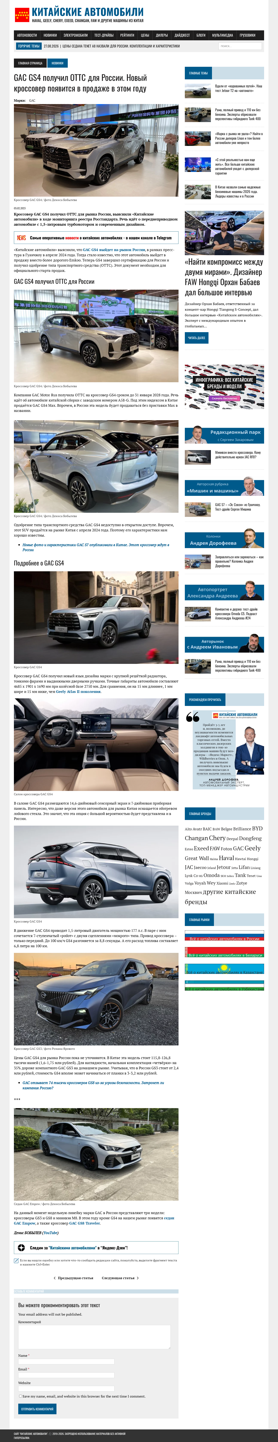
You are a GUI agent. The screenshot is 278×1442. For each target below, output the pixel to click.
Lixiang (255, 868)
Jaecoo (200, 867)
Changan (196, 838)
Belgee (226, 828)
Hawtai (240, 859)
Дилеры (162, 35)
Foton (226, 849)
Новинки (50, 35)
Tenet (251, 875)
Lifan (244, 867)
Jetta (235, 868)
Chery (217, 838)
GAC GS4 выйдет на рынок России (114, 249)
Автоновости (27, 35)
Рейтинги (127, 35)
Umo (259, 876)
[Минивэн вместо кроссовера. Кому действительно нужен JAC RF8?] (198, 461)
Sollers (230, 876)
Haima (214, 859)
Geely (253, 848)
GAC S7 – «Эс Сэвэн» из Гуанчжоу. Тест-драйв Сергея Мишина (237, 507)
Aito (188, 829)
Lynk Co (191, 875)
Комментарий (29, 1322)
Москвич (193, 892)
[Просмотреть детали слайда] (96, 237)
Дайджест (182, 35)
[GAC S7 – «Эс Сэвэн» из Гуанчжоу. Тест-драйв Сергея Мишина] (198, 514)
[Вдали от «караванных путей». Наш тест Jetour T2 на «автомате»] (198, 95)
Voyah (200, 883)
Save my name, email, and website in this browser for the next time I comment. (84, 1396)
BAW (216, 829)
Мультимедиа (222, 35)
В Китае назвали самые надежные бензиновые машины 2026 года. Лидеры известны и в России (238, 191)
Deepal (232, 838)
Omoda (212, 875)
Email (23, 1369)
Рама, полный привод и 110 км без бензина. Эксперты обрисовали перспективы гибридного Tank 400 (238, 114)
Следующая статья (118, 1277)
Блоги (201, 35)
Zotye (241, 883)
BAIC (207, 828)
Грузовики (247, 35)
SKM (223, 876)
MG (201, 876)
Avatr (197, 828)
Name (23, 1355)
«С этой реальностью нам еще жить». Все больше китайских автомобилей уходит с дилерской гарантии (237, 166)
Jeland (211, 868)
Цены (145, 35)
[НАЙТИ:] (240, 45)
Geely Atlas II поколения (78, 691)
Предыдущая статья (75, 1277)
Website (24, 1382)
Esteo (189, 849)
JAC (189, 867)
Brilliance (242, 828)
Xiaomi (222, 883)
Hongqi (252, 859)
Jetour (224, 867)
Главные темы (198, 73)
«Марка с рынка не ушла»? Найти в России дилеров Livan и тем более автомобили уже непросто (239, 138)
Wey (211, 883)
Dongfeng (250, 838)
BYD (257, 828)
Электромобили (76, 35)
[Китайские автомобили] (139, 15)
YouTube (50, 1232)
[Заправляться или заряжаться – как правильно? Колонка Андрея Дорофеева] (198, 566)
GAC (32, 100)
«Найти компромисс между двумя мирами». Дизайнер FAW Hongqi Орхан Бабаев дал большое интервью (224, 276)
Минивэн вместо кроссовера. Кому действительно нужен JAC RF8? (238, 454)
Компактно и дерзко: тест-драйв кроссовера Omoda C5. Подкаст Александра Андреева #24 (236, 613)
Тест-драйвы (104, 35)
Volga (189, 883)
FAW (215, 848)
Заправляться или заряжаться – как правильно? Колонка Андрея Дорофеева (239, 561)
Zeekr (232, 883)
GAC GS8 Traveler (84, 1223)
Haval (226, 858)
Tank (240, 875)
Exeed (201, 848)
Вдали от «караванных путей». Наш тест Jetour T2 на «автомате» (238, 88)
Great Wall (197, 858)
